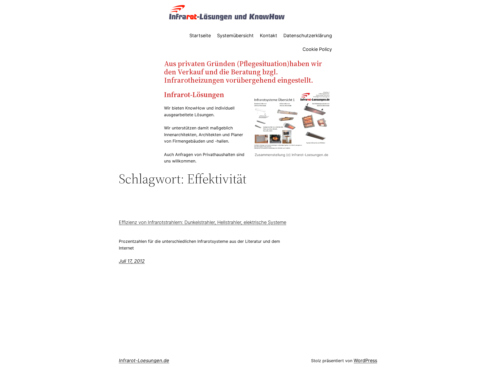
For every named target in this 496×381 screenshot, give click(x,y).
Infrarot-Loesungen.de (144, 360)
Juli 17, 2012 (132, 261)
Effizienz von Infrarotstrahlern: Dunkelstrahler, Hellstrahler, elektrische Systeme (202, 222)
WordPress (365, 360)
